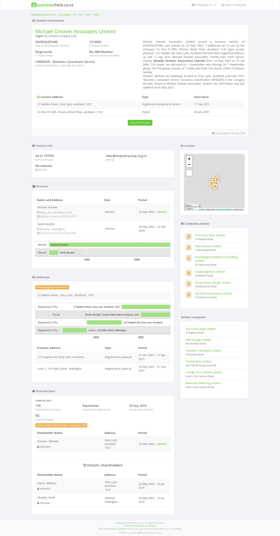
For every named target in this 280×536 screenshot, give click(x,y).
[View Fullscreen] (189, 173)
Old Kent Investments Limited (213, 293)
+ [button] (189, 158)
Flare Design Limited (198, 339)
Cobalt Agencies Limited (210, 271)
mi (80, 14)
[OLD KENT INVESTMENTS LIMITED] (215, 186)
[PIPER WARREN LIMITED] (211, 183)
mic (88, 14)
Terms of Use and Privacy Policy (140, 525)
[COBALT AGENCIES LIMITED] (217, 179)
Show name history (140, 122)
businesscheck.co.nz (43, 14)
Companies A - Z (205, 5)
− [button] (189, 164)
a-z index (64, 14)
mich (96, 14)
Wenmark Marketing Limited (203, 383)
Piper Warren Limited (208, 246)
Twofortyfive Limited (198, 361)
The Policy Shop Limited (210, 235)
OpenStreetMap (224, 209)
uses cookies (118, 528)
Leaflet (201, 209)
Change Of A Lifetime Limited (204, 372)
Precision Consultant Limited (203, 350)
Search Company (235, 5)
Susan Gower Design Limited (213, 282)
